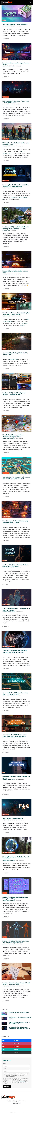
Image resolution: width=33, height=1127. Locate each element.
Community (5, 58)
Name (4, 1063)
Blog (4, 730)
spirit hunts (25, 323)
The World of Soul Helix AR (8, 646)
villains (22, 325)
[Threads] (19, 1104)
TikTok (16, 1049)
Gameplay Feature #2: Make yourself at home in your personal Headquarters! (14, 735)
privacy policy (22, 1081)
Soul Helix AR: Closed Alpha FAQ (12, 818)
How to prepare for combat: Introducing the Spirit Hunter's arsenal (15, 521)
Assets (4, 20)
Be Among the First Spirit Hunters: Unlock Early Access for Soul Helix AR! (15, 185)
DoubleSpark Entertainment (8, 26)
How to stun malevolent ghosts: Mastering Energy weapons (13, 436)
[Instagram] (15, 1104)
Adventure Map (13, 359)
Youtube (16, 1046)
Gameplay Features (7, 688)
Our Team (23, 1101)
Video (4, 348)
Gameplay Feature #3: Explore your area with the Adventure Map (15, 693)
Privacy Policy (17, 1101)
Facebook (16, 1040)
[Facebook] (14, 1104)
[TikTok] (17, 1104)
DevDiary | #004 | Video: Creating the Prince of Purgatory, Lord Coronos (15, 565)
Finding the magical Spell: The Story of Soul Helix (15, 858)
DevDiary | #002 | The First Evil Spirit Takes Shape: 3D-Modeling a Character (15, 942)
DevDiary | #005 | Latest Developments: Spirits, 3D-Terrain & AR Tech (14, 393)
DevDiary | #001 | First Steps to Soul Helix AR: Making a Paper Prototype (16, 983)
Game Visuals (5, 138)
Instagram (16, 1043)
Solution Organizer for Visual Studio (14, 24)
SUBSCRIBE (6, 1086)
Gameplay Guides (6, 308)
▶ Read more (5, 38)
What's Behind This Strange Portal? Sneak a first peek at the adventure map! (16, 478)
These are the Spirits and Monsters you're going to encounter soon (14, 651)
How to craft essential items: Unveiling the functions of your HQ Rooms (16, 313)
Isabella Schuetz (6, 230)
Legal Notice (10, 1101)
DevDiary (5, 222)
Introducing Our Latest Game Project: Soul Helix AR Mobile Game (15, 102)
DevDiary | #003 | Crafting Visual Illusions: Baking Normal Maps (15, 898)
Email (4, 1068)
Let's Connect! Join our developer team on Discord (20, 1018)
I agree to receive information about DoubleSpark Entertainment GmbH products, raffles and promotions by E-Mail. (17, 1075)
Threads (16, 1052)
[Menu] (29, 2)
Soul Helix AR (6, 96)
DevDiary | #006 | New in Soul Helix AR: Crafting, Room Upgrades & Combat (15, 228)
